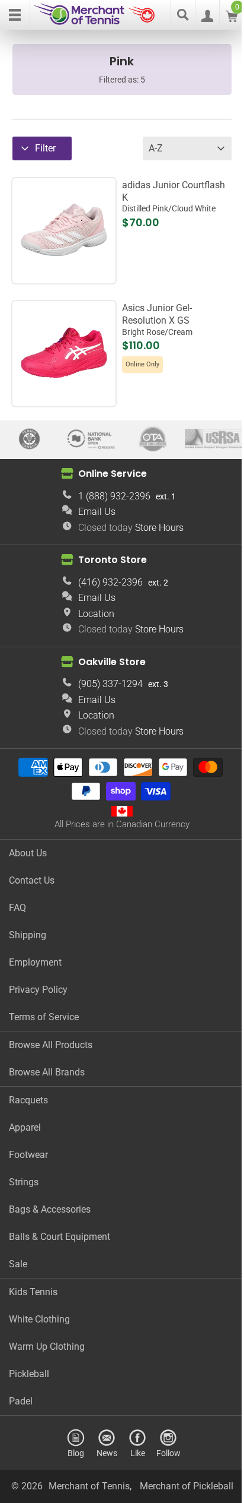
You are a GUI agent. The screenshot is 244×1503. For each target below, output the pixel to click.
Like (137, 1452)
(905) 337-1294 (110, 683)
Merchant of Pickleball (186, 1486)
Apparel (25, 1127)
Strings (23, 1182)
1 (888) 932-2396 (114, 496)
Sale (18, 1264)
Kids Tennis (33, 1292)
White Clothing (39, 1319)
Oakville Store (112, 661)
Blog (76, 1452)
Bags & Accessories (50, 1209)
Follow (168, 1452)
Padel (21, 1401)
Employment (35, 962)
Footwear (28, 1154)
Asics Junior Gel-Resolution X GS (157, 319)
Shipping (27, 935)
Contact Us (31, 880)
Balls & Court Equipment (59, 1236)
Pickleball (29, 1373)
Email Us (96, 511)
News (107, 1452)
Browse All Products (50, 1044)
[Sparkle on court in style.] (64, 394)
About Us (28, 853)
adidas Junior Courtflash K (173, 196)
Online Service (112, 473)
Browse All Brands (47, 1072)
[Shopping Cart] (231, 18)
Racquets (28, 1100)
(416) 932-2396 (110, 582)
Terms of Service (44, 1017)
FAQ (17, 907)
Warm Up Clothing (47, 1346)
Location (96, 613)
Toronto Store (112, 560)
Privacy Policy (38, 989)
